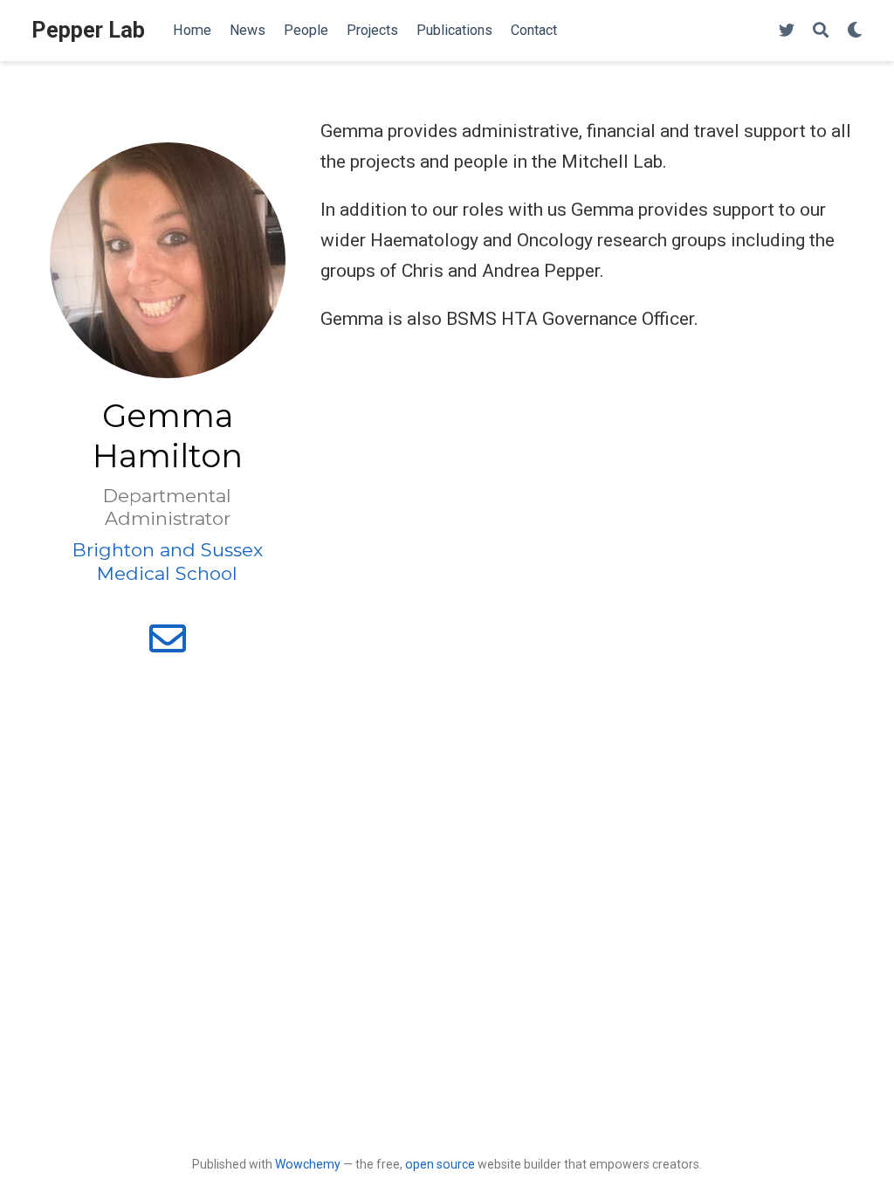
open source (440, 1164)
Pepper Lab (88, 30)
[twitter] (786, 31)
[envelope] (167, 646)
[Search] (821, 31)
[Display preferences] (855, 31)
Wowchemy (307, 1164)
